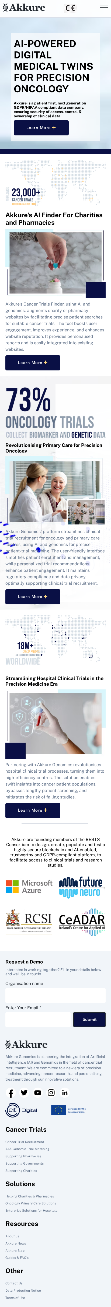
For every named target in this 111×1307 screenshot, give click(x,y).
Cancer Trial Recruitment (24, 1142)
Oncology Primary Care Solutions (30, 1203)
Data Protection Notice (23, 1290)
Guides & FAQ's (17, 1258)
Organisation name (24, 984)
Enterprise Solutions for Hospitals (31, 1211)
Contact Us (13, 1283)
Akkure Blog (15, 1251)
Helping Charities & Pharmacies (29, 1196)
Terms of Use (15, 1298)
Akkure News (15, 1243)
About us (12, 1236)
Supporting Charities (21, 1171)
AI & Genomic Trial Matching (27, 1149)
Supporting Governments (24, 1163)
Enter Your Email (22, 1008)
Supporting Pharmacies (23, 1156)
